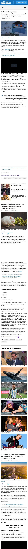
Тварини (15, 178)
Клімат (24, 178)
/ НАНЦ (13, 35)
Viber (18, 175)
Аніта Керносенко (13, 210)
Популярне (19, 339)
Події (20, 178)
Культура (10, 178)
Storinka (20, 271)
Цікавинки (4, 341)
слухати (21, 2)
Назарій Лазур (17, 460)
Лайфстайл (12, 339)
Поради (6, 339)
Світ (5, 178)
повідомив (7, 49)
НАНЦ (7, 172)
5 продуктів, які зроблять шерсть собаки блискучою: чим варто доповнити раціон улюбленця (12, 276)
